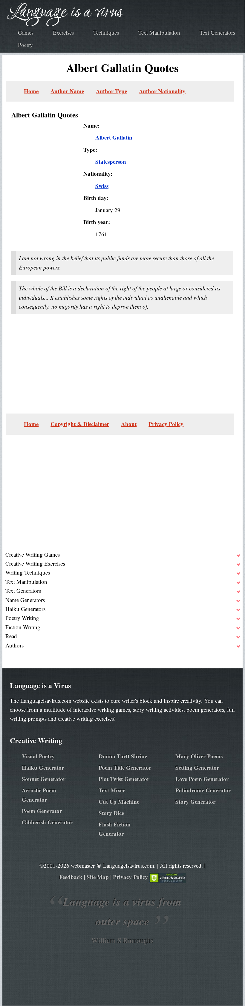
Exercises (63, 32)
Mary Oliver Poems (199, 756)
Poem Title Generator (125, 767)
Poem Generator (42, 811)
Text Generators (217, 32)
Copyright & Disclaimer (79, 424)
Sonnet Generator (43, 779)
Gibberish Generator (47, 822)
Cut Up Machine (119, 801)
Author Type (111, 91)
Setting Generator (197, 767)
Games (25, 32)
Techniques (106, 32)
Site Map (98, 877)
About (129, 424)
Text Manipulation (159, 32)
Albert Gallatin (113, 137)
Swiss (101, 186)
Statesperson (110, 161)
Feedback (70, 877)
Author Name (67, 91)
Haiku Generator (43, 767)
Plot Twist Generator (124, 779)
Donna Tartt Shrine (123, 756)
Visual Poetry (38, 756)
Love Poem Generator (202, 779)
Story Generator (195, 801)
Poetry (25, 44)
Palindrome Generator (203, 790)
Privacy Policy (165, 424)
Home (31, 91)
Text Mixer (112, 790)
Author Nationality (162, 91)
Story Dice (111, 813)
